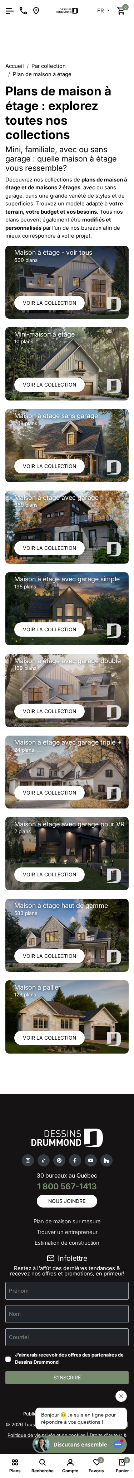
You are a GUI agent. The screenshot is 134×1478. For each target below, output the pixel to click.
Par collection (48, 66)
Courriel (19, 1337)
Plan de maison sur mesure (67, 1221)
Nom (15, 1313)
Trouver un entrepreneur (67, 1232)
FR (101, 10)
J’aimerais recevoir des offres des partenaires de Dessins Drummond (69, 1358)
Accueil (14, 66)
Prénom (19, 1290)
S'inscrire (67, 1377)
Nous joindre (66, 1201)
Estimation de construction (67, 1242)
